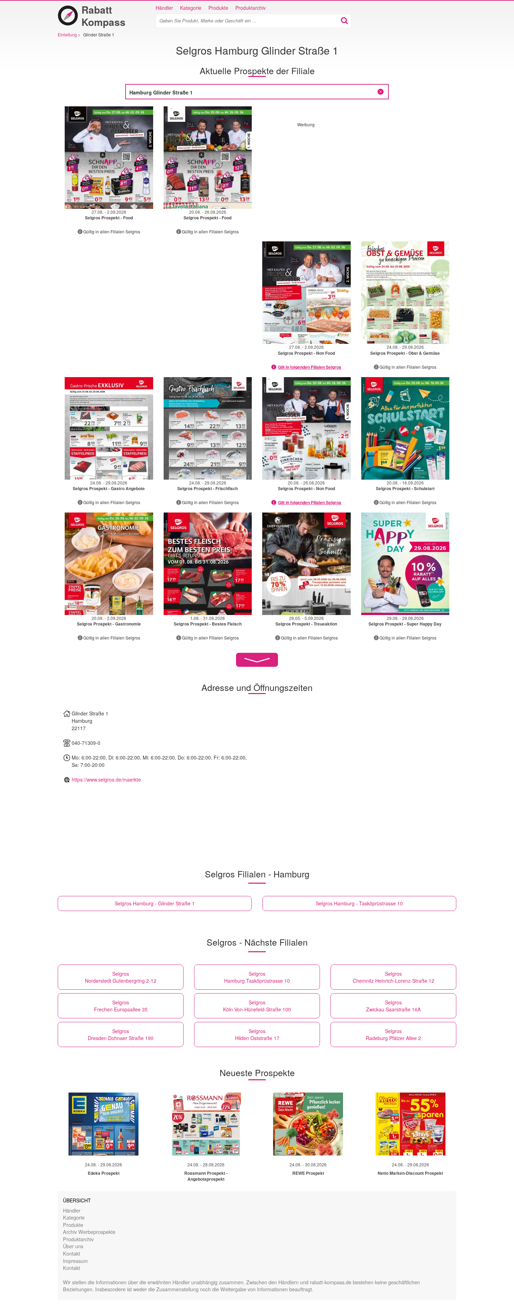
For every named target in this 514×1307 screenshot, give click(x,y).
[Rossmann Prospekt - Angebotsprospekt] (206, 1124)
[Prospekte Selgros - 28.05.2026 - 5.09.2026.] (306, 564)
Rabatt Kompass (103, 15)
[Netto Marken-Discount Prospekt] (410, 1124)
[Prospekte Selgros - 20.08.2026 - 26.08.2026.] (208, 157)
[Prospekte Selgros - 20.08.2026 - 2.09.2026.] (109, 564)
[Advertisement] (356, 176)
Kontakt (71, 1253)
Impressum (75, 1260)
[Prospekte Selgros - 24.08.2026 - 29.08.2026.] (405, 292)
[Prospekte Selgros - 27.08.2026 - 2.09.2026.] (109, 157)
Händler (164, 7)
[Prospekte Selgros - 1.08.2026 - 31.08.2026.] (208, 564)
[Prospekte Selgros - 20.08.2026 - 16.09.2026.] (405, 428)
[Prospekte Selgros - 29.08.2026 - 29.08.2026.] (405, 564)
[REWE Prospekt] (308, 1124)
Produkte (218, 7)
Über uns (73, 1246)
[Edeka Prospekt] (103, 1124)
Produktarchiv (250, 7)
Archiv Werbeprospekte (89, 1231)
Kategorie (190, 7)
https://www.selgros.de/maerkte (106, 779)
